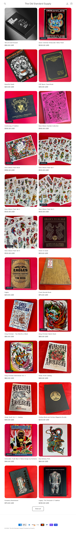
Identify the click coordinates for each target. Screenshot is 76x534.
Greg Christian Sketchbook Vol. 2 (15, 375)
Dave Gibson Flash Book (12, 167)
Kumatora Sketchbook (11, 500)
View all (38, 509)
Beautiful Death (9, 84)
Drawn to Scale (43, 250)
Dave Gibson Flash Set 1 (46, 167)
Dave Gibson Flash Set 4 (12, 250)
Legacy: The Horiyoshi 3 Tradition (49, 500)
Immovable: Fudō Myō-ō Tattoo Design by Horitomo (21, 459)
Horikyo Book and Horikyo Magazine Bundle (52, 417)
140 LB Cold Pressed (11, 42)
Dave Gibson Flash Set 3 (46, 209)
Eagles (7, 292)
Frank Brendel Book (45, 292)
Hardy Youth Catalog (45, 375)
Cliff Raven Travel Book (46, 84)
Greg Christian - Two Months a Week (16, 334)
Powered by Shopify (29, 528)
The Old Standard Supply (16, 528)
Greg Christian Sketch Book (47, 334)
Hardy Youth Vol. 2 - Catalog (14, 417)
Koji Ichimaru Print (44, 459)
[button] (5, 4)
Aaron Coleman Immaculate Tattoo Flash (51, 42)
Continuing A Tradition (12, 126)
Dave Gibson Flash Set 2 (12, 209)
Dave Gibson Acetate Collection (49, 126)
